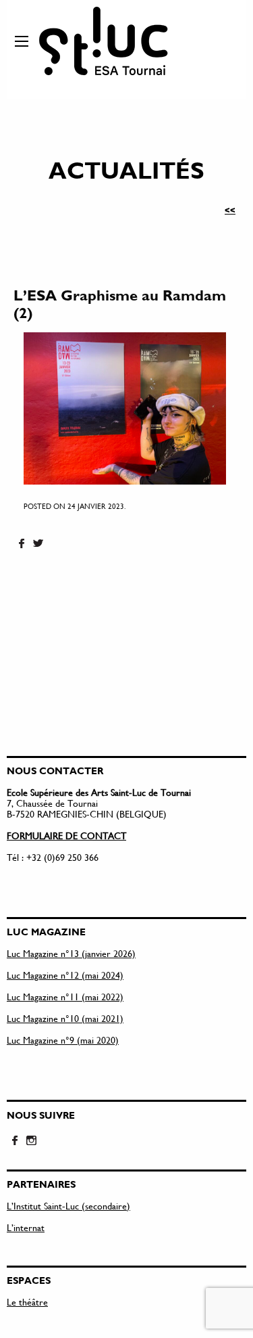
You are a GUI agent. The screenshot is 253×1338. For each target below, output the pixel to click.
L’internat (26, 1227)
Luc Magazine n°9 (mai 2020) (63, 1040)
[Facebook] (21, 544)
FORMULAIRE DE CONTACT (66, 835)
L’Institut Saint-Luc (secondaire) (68, 1206)
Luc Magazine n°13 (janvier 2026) (71, 953)
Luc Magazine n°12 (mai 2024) (65, 975)
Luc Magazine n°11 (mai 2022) (65, 996)
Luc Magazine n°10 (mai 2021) (65, 1018)
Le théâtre (27, 1302)
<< (230, 210)
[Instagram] (31, 1141)
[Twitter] (38, 544)
